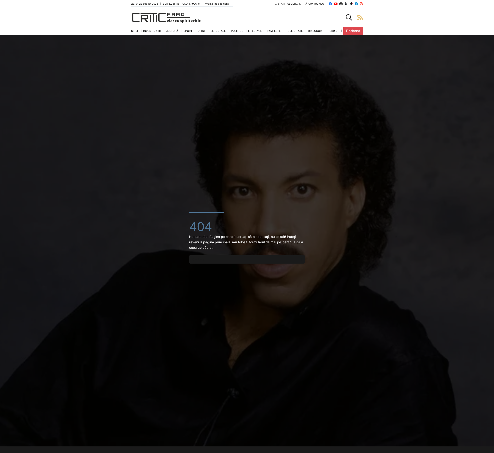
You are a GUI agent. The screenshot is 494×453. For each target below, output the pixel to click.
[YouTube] (336, 3)
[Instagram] (341, 4)
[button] (349, 17)
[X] (346, 3)
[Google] (361, 3)
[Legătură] (360, 17)
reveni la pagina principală (209, 242)
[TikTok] (351, 3)
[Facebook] (330, 3)
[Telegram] (356, 3)
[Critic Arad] (166, 17)
